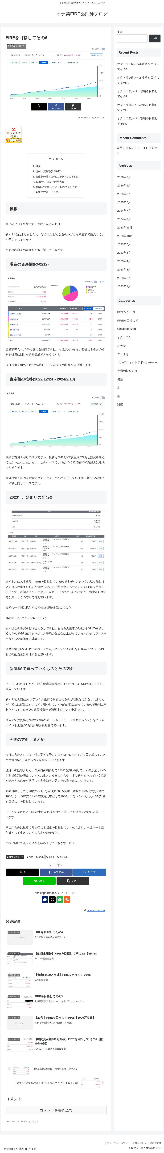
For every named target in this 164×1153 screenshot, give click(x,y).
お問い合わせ (139, 1143)
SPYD (41, 857)
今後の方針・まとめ (47, 192)
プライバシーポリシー (118, 1143)
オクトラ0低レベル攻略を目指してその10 (138, 80)
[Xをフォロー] (52, 899)
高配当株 (63, 857)
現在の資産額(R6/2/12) (49, 171)
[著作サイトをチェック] (45, 899)
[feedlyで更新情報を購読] (60, 899)
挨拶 (38, 166)
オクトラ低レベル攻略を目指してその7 (137, 121)
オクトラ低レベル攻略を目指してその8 (137, 107)
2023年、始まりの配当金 (50, 181)
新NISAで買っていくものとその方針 (57, 186)
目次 (51, 158)
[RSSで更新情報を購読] (67, 899)
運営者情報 (155, 1143)
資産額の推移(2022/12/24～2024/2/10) (57, 176)
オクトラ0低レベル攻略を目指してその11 (138, 66)
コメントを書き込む (56, 1110)
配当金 (51, 857)
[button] (73, 106)
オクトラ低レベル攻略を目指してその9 (137, 94)
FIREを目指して (16, 857)
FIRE (31, 857)
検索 (119, 32)
